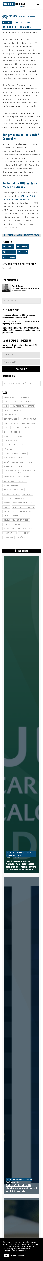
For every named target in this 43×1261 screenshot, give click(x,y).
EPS (5, 423)
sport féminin (11, 516)
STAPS (36, 235)
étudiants (28, 235)
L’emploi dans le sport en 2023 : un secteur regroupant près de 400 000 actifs (18, 316)
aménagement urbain (14, 481)
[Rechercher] (38, 300)
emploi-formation (15, 235)
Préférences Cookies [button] (18, 1255)
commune (8, 537)
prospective (10, 511)
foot (6, 507)
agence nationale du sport (18, 528)
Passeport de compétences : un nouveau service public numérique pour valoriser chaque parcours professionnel (21, 330)
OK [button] (6, 1255)
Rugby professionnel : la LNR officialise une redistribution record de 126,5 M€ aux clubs (21, 1188)
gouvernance (10, 419)
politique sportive (13, 436)
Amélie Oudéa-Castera (15, 445)
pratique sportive (23, 402)
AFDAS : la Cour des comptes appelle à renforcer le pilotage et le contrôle (20, 322)
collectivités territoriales (18, 503)
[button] (8, 246)
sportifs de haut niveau (17, 477)
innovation (9, 533)
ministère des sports (15, 415)
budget (21, 466)
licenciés (24, 533)
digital (7, 524)
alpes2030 (8, 466)
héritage (8, 449)
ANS (5, 406)
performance (28, 423)
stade (6, 427)
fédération (24, 397)
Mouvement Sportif (24, 852)
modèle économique (14, 462)
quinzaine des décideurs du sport (21, 472)
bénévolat (23, 537)
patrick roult (29, 419)
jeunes (14, 423)
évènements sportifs (23, 507)
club (31, 462)
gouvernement (11, 440)
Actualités (13, 16)
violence (19, 524)
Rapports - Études (13, 855)
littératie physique (14, 498)
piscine (27, 427)
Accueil (5, 16)
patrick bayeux (27, 511)
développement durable (16, 520)
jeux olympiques (12, 410)
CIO (5, 432)
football (15, 432)
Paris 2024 (9, 397)
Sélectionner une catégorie (17, 383)
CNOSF (7, 402)
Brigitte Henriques (13, 490)
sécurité (27, 494)
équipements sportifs (23, 406)
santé (16, 427)
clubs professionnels (15, 453)
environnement (11, 485)
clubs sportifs (11, 494)
